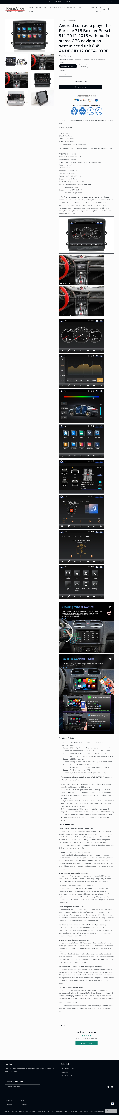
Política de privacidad (57, 1111)
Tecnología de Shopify (28, 1111)
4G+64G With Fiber (68, 66)
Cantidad (62, 70)
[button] (56, 7)
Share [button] (63, 1025)
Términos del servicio (71, 1111)
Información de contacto (97, 1111)
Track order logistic (67, 1075)
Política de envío (83, 1111)
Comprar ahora (80, 87)
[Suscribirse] (38, 1086)
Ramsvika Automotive (16, 1111)
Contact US (64, 1072)
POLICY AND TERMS (68, 1069)
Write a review (86, 1043)
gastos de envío (78, 59)
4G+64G (83, 66)
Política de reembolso (43, 1111)
